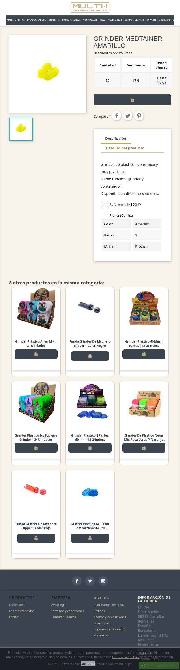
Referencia (117, 204)
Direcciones (101, 623)
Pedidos (99, 611)
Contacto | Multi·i (63, 617)
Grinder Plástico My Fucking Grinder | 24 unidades (36, 437)
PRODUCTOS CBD (36, 19)
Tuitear (127, 115)
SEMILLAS (54, 19)
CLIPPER (139, 19)
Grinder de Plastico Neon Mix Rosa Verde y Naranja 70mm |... (143, 439)
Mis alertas (101, 635)
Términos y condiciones (67, 611)
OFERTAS (20, 19)
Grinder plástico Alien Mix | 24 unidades (36, 343)
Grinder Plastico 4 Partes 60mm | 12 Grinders (90, 437)
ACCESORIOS (115, 19)
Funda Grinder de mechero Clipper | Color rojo (36, 526)
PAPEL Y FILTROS (71, 19)
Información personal (109, 605)
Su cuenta (102, 598)
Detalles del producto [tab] (125, 148)
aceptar (88, 664)
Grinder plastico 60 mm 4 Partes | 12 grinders (143, 343)
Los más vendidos (21, 611)
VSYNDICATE (90, 19)
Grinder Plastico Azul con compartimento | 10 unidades (90, 528)
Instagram (103, 581)
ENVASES (151, 19)
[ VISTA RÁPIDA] (36, 308)
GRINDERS (164, 19)
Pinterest (139, 115)
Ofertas (14, 617)
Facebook (77, 581)
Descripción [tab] (115, 138)
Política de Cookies (125, 657)
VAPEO (128, 19)
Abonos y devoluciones (110, 617)
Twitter (90, 581)
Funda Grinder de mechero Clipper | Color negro (90, 343)
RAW (102, 19)
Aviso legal (58, 605)
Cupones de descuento (110, 629)
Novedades (17, 605)
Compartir (116, 115)
